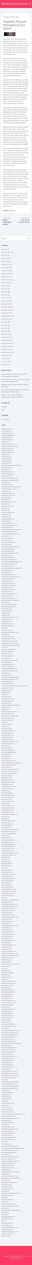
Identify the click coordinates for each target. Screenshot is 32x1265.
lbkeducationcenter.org (8, 699)
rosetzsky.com (5, 816)
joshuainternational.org (8, 1024)
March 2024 (5, 298)
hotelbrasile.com (6, 536)
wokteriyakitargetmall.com (9, 669)
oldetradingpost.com (7, 551)
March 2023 (5, 334)
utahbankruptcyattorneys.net (10, 600)
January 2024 (5, 304)
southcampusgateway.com (9, 525)
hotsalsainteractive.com (8, 444)
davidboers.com (6, 1007)
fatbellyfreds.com (6, 1135)
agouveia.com (5, 1208)
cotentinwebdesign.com (8, 549)
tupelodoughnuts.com (7, 636)
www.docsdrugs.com (7, 1065)
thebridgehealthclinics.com (9, 992)
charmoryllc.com (6, 756)
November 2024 (6, 273)
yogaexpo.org (5, 709)
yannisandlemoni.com (7, 624)
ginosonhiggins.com (7, 885)
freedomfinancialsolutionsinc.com (11, 1043)
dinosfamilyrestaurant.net (9, 559)
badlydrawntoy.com (7, 1013)
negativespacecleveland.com (9, 900)
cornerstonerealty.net (7, 1112)
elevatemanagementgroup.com (10, 1193)
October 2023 (5, 313)
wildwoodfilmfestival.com (9, 532)
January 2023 (5, 340)
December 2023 (6, 307)
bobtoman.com (5, 510)
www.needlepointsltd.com (9, 1071)
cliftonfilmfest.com (7, 591)
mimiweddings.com (7, 1225)
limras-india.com (6, 431)
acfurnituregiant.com (7, 450)
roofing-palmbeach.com (8, 583)
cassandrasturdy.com (7, 739)
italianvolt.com (5, 615)
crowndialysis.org (6, 675)
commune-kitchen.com (8, 797)
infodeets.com (5, 442)
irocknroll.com (5, 602)
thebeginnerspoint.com (8, 750)
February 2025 (5, 264)
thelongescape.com (7, 870)
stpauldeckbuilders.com (8, 1058)
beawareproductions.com (8, 831)
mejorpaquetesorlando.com (9, 643)
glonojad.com (5, 818)
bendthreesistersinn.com (8, 908)
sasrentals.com (5, 658)
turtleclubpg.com (6, 928)
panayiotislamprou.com (8, 523)
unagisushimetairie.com (8, 493)
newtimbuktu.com (6, 459)
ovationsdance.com (7, 690)
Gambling (12, 210)
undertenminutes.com (7, 452)
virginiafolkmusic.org (7, 688)
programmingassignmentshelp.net (11, 465)
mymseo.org (5, 1212)
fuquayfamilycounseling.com (9, 1206)
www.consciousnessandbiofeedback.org (13, 1114)
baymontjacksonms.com (8, 893)
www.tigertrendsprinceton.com (10, 1030)
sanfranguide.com (6, 754)
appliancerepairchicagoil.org (9, 480)
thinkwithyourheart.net (8, 598)
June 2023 (4, 325)
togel (3, 410)
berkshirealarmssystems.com (9, 617)
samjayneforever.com (7, 1165)
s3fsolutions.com (6, 572)
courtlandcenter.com (7, 936)
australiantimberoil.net (8, 557)
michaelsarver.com (6, 662)
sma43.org (4, 1080)
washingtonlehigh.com (8, 1092)
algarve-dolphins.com (7, 880)
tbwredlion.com (6, 1154)
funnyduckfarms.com (7, 1189)
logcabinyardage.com (7, 1005)
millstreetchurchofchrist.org (9, 1176)
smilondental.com (6, 654)
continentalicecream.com (8, 786)
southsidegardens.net (7, 1122)
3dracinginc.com (6, 758)
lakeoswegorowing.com (8, 1204)
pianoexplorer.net (6, 1120)
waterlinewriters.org (7, 994)
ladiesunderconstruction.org (9, 553)
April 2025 (4, 258)
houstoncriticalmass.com (8, 761)
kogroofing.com (6, 514)
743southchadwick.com (8, 579)
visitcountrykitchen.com (8, 878)
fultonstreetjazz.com (7, 538)
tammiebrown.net (6, 865)
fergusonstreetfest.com (8, 1163)
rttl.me (3, 1221)
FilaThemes (18, 1258)
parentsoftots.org (6, 998)
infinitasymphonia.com (8, 806)
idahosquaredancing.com (8, 606)
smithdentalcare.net (7, 1229)
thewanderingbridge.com (8, 844)
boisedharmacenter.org (8, 718)
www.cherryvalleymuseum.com (10, 547)
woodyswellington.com (8, 1133)
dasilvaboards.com (6, 776)
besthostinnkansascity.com (9, 1227)
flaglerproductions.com (8, 782)
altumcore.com (5, 975)
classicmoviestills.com (8, 743)
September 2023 (6, 316)
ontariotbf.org (5, 482)
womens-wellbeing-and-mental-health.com (14, 686)
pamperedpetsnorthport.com (10, 632)
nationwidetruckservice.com (9, 925)
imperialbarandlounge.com (9, 594)
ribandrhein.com (6, 692)
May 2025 (4, 255)
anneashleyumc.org (7, 1054)
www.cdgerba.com (6, 1144)
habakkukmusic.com (7, 1017)
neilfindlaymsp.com (7, 938)
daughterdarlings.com (7, 440)
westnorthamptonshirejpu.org (10, 534)
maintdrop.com (5, 508)
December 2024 (6, 270)
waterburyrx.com (6, 947)
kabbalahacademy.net (7, 651)
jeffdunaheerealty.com (8, 1039)
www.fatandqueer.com (8, 1052)
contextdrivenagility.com (8, 833)
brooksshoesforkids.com (8, 981)
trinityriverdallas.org (7, 701)
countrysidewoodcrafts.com (9, 478)
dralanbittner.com (6, 621)
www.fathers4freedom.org (9, 1032)
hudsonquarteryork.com (8, 1139)
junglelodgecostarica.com (9, 874)
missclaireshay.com (7, 429)
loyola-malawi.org (6, 724)
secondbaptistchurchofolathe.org (11, 1210)
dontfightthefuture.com (8, 585)
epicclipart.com (5, 504)
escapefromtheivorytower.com (10, 577)
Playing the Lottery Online (23, 220)
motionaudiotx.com (7, 1219)
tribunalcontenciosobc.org (9, 771)
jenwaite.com (5, 1191)
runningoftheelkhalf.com (8, 1037)
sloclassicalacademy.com (8, 773)
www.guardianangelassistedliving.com (12, 1148)
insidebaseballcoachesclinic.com (10, 1172)
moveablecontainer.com (8, 542)
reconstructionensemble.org (9, 917)
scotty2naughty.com (7, 825)
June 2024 (4, 289)
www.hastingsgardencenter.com (10, 1118)
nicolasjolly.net (5, 803)
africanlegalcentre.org (7, 808)
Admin (17, 17)
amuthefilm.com (6, 799)
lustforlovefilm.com (7, 801)
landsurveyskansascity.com (9, 1056)
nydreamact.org (6, 491)
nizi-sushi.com (5, 859)
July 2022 (4, 358)
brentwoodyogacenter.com (9, 1084)
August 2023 (5, 319)
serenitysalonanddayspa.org (9, 446)
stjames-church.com (7, 823)
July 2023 (4, 322)
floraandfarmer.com (7, 570)
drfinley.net (4, 1197)
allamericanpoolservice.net (9, 679)
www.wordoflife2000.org (8, 604)
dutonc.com (4, 868)
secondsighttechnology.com (9, 660)
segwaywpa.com (6, 988)
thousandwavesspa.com (8, 934)
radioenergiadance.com (8, 519)
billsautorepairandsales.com (9, 1157)
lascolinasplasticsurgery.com (9, 1075)
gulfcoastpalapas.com (8, 990)
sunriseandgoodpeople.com (9, 904)
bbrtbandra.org (5, 499)
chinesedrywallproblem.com (9, 906)
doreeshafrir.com (6, 827)
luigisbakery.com (6, 1095)
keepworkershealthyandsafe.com (11, 487)
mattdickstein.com (6, 1011)
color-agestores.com (7, 720)
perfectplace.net (6, 703)
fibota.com (4, 1142)
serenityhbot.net (6, 1022)
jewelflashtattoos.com (8, 495)
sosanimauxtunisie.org (7, 512)
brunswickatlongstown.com (9, 853)
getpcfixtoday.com (6, 497)
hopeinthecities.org (7, 733)
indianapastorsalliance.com (9, 953)
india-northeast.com (7, 581)
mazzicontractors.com (8, 1127)
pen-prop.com (5, 1028)
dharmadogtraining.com (8, 1217)
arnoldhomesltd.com (7, 587)
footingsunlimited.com (8, 1060)
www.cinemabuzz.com (8, 1103)
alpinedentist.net (6, 517)
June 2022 (4, 361)
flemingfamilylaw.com (7, 1199)
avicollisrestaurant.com (8, 940)
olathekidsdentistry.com (8, 639)
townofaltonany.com (7, 895)
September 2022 (6, 352)
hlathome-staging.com (8, 666)
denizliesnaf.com (6, 962)
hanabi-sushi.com (6, 1097)
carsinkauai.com (6, 1174)
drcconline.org (5, 943)
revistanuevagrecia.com (8, 821)
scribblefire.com (6, 707)
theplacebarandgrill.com (8, 945)
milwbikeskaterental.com (8, 891)
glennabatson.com (6, 778)
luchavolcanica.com (7, 921)
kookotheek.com (6, 521)
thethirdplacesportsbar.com (9, 1129)
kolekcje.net (5, 694)
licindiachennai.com (7, 437)
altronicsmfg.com (6, 461)
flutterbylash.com (6, 1184)
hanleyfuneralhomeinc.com (9, 641)
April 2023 (4, 331)
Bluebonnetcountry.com (14, 3)
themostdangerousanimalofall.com (12, 763)
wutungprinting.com (7, 887)
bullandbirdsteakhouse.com (9, 1073)
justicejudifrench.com (7, 842)
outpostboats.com (7, 728)
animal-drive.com (6, 977)
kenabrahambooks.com (8, 795)
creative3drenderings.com (9, 1000)
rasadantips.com (6, 457)
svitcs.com (4, 968)
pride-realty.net (5, 1180)
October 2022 (5, 349)
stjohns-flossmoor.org (7, 910)
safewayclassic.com (7, 476)
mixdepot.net (5, 1105)
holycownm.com (6, 923)
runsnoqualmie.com (7, 1062)
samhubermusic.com (7, 1234)
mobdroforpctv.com (7, 737)
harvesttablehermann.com (9, 564)
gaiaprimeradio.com (7, 863)
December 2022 (6, 343)
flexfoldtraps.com (6, 1045)
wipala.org (4, 722)
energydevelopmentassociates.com (11, 568)
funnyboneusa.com (7, 913)
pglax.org (4, 898)
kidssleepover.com (6, 467)
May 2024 (4, 292)
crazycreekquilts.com (7, 788)
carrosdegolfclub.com (7, 566)
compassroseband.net (7, 973)
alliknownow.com (6, 767)
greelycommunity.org (7, 812)
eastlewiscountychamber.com (10, 769)
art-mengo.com (5, 861)
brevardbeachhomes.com (8, 574)
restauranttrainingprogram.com (10, 677)
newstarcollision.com (7, 656)
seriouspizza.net (6, 970)
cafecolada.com (6, 746)
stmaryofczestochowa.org (9, 840)
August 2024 (5, 283)
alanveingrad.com (6, 883)
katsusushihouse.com (7, 810)
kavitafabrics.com (6, 919)
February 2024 (5, 301)
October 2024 (5, 276)
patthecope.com (6, 966)
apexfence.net (5, 1236)
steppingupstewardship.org (9, 1088)
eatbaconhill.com (6, 463)
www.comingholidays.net (8, 752)
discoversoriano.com (7, 748)
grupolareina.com (6, 544)
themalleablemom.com (8, 846)
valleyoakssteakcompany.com (10, 955)
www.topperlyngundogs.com (9, 1035)
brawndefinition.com (7, 784)
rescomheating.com (7, 1223)
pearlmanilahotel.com (7, 506)
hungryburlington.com (7, 851)
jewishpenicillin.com (7, 681)
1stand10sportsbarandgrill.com (10, 645)
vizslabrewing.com (6, 619)
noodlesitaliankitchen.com (9, 489)
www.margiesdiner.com (8, 1067)
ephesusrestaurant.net (8, 1131)
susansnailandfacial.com (8, 1026)
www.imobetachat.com (8, 1009)
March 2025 (5, 261)
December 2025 (6, 252)
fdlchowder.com (6, 1069)
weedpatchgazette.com (8, 626)
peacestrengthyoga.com (8, 1041)
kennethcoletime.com (7, 848)
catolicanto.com (6, 696)
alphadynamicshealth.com (9, 1182)
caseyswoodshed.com (7, 958)
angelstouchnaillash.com (8, 649)
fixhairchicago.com (6, 960)
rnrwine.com (5, 1202)
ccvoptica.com (5, 1090)
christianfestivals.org (7, 876)
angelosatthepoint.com (8, 951)
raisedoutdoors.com (7, 596)
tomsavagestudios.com (8, 684)
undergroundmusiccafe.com (9, 1232)
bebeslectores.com (7, 555)
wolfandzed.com (6, 1099)
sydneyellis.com (6, 673)
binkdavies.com (5, 791)
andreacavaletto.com (7, 714)
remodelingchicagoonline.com (10, 1082)
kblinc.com (4, 628)
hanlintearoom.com (7, 1187)
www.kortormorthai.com (8, 1050)
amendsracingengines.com (9, 1047)
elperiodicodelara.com (7, 433)
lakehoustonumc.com (7, 1015)
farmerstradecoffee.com (8, 1002)
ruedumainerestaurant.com (9, 814)
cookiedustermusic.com (8, 915)
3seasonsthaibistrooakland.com (10, 705)
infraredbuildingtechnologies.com (11, 562)
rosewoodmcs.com (7, 1107)
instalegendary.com (7, 484)
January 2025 (5, 267)
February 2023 (5, 337)
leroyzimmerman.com (7, 1195)
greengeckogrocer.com (8, 664)
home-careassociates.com (9, 711)
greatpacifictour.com (7, 930)
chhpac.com (4, 1214)
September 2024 (6, 280)
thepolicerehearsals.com (8, 765)
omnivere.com (5, 454)
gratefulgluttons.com (7, 735)
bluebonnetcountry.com (8, 502)
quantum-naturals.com (8, 1159)
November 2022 (6, 346)
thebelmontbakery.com (8, 474)
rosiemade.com (5, 634)
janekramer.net (5, 857)
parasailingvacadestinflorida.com (11, 1178)
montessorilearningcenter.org (10, 1161)
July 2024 (4, 286)
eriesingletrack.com (7, 630)
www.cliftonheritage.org (8, 1077)
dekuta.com (4, 1101)
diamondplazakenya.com (8, 1152)
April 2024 (4, 295)
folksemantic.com (6, 611)
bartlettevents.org (7, 540)
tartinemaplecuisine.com (8, 855)
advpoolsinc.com (6, 949)
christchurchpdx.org (7, 793)
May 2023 (4, 328)
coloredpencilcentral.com (8, 589)
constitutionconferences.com (10, 964)
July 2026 (4, 249)
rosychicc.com (5, 726)
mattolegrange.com (7, 872)
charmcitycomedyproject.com (10, 829)
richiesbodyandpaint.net (8, 435)
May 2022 (4, 364)
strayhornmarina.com (7, 780)
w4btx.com (4, 647)
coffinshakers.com (6, 838)
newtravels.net (5, 469)
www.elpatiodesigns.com (8, 1137)
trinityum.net (5, 1125)
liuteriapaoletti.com (7, 902)
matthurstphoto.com (7, 1167)
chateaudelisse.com (7, 527)
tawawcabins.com (6, 609)
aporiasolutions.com (7, 985)
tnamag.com (5, 979)
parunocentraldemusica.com (9, 1146)
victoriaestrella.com (7, 932)
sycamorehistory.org (7, 1110)
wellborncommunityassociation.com (12, 529)
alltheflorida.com (6, 1169)
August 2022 (5, 355)
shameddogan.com (6, 996)
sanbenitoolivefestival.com (9, 741)
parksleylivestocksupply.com (9, 716)
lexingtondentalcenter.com (9, 671)
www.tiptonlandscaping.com (9, 1086)
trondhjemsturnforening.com (9, 1150)
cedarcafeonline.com (7, 448)
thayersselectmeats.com (8, 983)
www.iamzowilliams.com (8, 1116)
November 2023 (6, 310)
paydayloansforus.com (8, 472)
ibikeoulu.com (5, 836)
